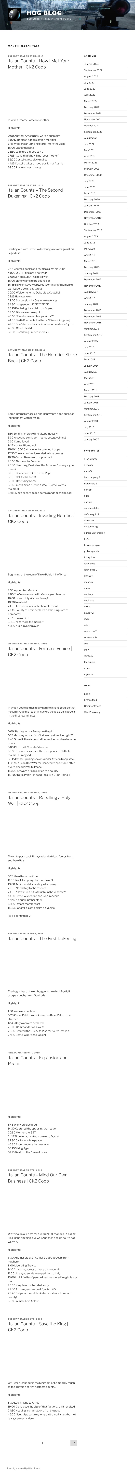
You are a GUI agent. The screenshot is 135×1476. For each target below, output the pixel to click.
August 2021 (91, 137)
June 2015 (89, 353)
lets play (88, 575)
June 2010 (89, 433)
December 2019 (92, 211)
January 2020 (91, 205)
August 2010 (91, 421)
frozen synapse (92, 545)
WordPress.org (92, 712)
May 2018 (89, 248)
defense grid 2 (91, 514)
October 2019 (91, 224)
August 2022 (91, 76)
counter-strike (91, 508)
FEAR (87, 538)
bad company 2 (92, 477)
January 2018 (91, 273)
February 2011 (91, 396)
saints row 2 (90, 631)
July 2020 (89, 181)
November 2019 (93, 217)
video (87, 668)
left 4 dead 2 (90, 569)
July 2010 (89, 427)
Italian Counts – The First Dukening (42, 938)
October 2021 (91, 125)
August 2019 (91, 236)
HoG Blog (44, 13)
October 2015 (91, 328)
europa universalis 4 (94, 532)
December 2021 (92, 113)
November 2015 (93, 322)
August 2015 (91, 341)
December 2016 (92, 310)
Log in (87, 693)
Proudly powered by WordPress (23, 1468)
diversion (89, 520)
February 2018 (91, 267)
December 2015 (92, 316)
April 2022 (89, 94)
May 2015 (89, 359)
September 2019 (93, 230)
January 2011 (91, 402)
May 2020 (89, 193)
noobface (89, 600)
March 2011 (90, 390)
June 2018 (89, 242)
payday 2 (89, 612)
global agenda (91, 551)
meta (87, 588)
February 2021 (91, 168)
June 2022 (89, 88)
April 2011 (89, 384)
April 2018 (89, 254)
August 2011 (90, 371)
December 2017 (92, 279)
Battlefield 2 (90, 483)
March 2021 (90, 162)
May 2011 (89, 377)
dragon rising (91, 526)
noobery (88, 594)
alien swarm (90, 458)
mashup (88, 582)
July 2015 (89, 347)
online (87, 606)
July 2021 (89, 144)
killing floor (89, 557)
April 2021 (89, 156)
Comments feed (92, 706)
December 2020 (93, 174)
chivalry (88, 502)
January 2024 (91, 64)
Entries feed (90, 699)
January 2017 (91, 304)
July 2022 (89, 82)
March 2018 (90, 261)
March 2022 (90, 101)
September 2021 (93, 131)
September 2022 (93, 70)
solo (86, 643)
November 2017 (92, 285)
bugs (86, 495)
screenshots (90, 637)
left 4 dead (89, 563)
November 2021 (92, 119)
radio (86, 618)
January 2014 (91, 365)
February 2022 (91, 107)
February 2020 (92, 199)
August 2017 (91, 291)
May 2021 (89, 150)
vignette (88, 674)
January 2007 (91, 439)
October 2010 (91, 408)
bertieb (88, 489)
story (86, 649)
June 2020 (89, 187)
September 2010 (93, 414)
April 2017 (89, 297)
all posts (88, 465)
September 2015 (93, 334)
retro (86, 625)
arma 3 (88, 471)
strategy (88, 655)
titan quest (89, 662)
